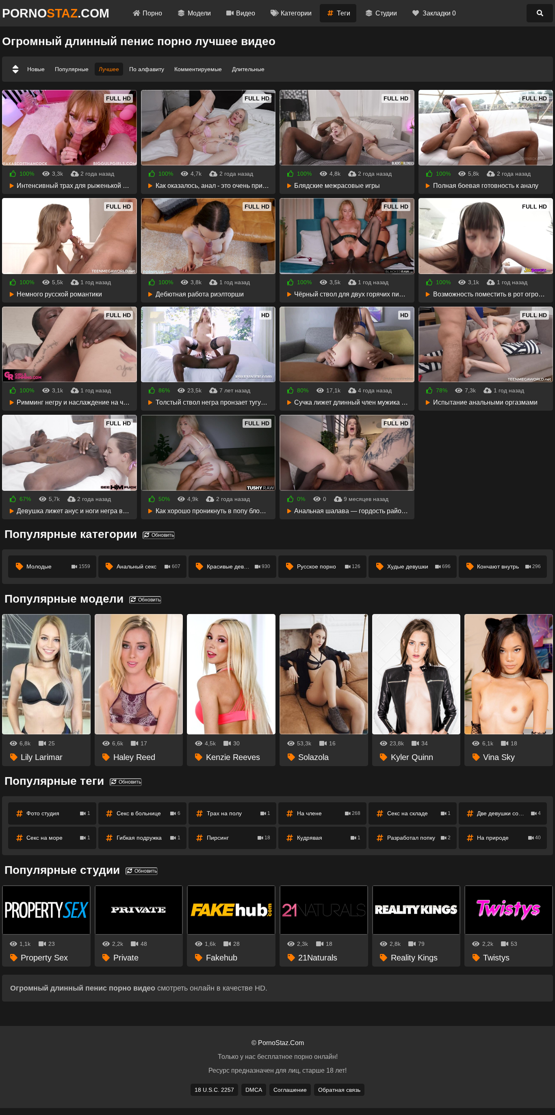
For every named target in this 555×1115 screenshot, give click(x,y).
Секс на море (58, 837)
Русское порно (329, 566)
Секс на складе (419, 813)
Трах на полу (239, 813)
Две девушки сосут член (509, 813)
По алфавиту (146, 69)
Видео (245, 13)
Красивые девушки (239, 566)
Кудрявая (329, 837)
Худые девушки (419, 566)
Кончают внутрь (509, 566)
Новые (36, 69)
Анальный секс (148, 566)
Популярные (72, 69)
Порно (152, 13)
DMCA (253, 1090)
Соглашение (290, 1090)
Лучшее (109, 69)
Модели (199, 13)
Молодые (58, 566)
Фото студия (58, 813)
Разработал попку (419, 837)
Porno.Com (55, 13)
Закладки (439, 13)
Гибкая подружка (148, 837)
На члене (329, 813)
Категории (296, 13)
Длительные (248, 69)
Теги (343, 13)
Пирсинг (239, 837)
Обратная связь (339, 1090)
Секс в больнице (148, 813)
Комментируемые (198, 69)
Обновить (162, 535)
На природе (509, 837)
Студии (386, 13)
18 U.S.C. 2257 (214, 1090)
